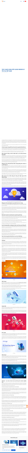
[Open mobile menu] (20, 1)
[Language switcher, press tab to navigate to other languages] (25, 1)
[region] (8, 448)
